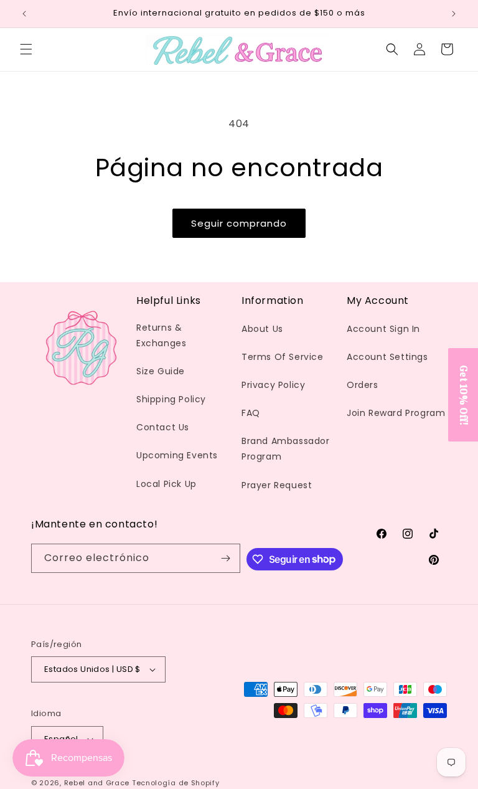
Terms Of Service (282, 357)
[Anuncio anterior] (24, 13)
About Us (262, 329)
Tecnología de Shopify (176, 783)
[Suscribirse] (226, 558)
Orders (362, 385)
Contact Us (162, 427)
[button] (26, 49)
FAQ (250, 413)
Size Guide (160, 371)
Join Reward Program (396, 413)
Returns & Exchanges (161, 335)
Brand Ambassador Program (285, 449)
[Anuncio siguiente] (453, 13)
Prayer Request (276, 485)
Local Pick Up (166, 484)
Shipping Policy (171, 399)
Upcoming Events (177, 455)
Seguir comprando (239, 223)
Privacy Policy (273, 385)
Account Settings (387, 357)
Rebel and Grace (97, 783)
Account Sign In (383, 329)
